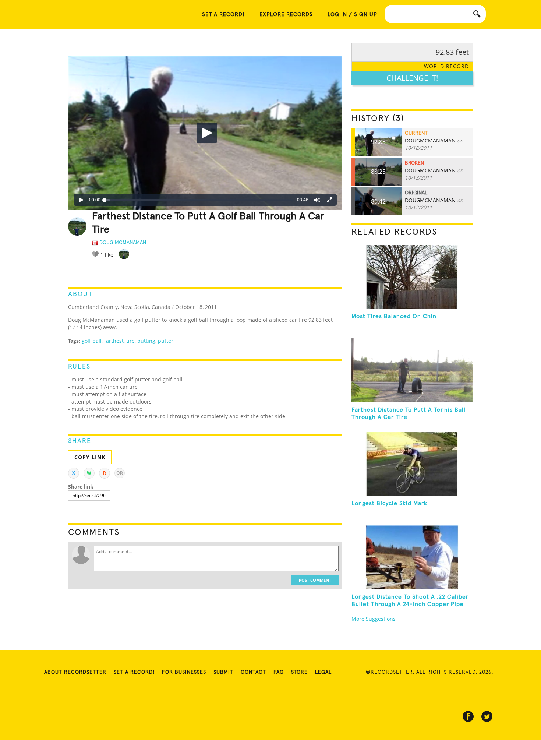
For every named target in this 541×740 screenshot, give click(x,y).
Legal (323, 672)
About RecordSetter (75, 672)
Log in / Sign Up (352, 14)
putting (146, 340)
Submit (223, 672)
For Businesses (184, 672)
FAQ (278, 672)
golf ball (92, 340)
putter (165, 340)
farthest (114, 340)
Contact (253, 672)
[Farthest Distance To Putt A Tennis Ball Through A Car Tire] (412, 370)
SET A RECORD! (223, 14)
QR (119, 473)
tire (130, 340)
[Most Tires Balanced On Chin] (412, 277)
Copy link (89, 457)
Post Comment (315, 580)
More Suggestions (373, 618)
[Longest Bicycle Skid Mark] (412, 464)
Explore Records (286, 14)
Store (299, 672)
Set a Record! (134, 672)
